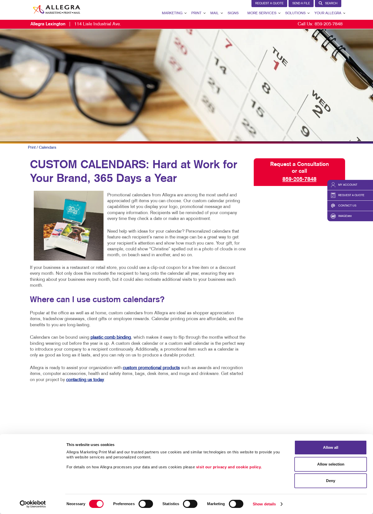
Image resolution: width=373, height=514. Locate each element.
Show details (264, 504)
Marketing (172, 13)
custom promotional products (151, 368)
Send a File (301, 3)
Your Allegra (327, 13)
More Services (261, 13)
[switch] (146, 504)
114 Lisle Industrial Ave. (75, 24)
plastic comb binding (111, 337)
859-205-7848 (329, 24)
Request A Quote (269, 3)
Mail (214, 13)
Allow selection (330, 464)
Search (331, 3)
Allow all (330, 447)
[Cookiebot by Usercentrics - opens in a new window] (33, 504)
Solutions (295, 13)
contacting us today (85, 380)
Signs (233, 13)
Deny (330, 480)
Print (196, 13)
